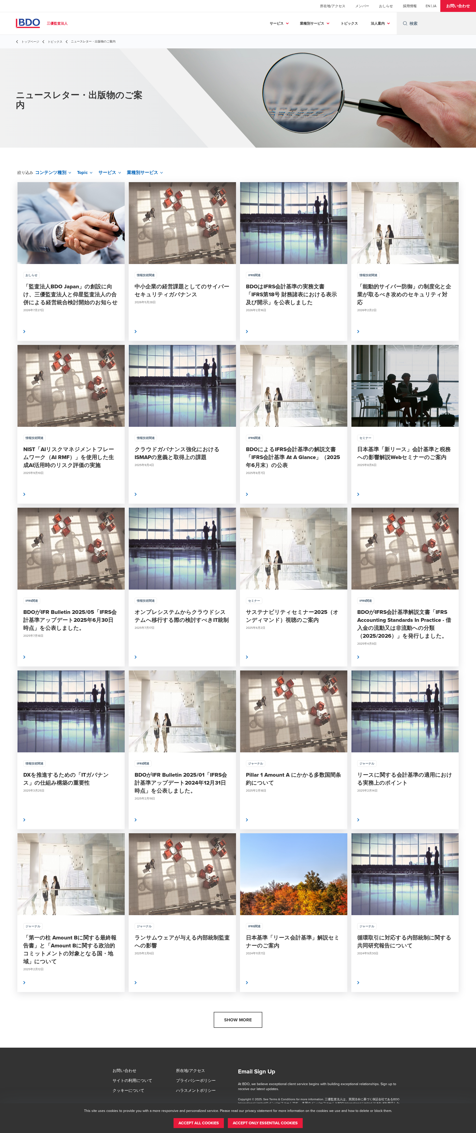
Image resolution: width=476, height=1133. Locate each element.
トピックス (349, 23)
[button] (458, 6)
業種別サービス (312, 23)
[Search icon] (405, 23)
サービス (277, 23)
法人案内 (378, 23)
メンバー (362, 5)
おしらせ (386, 5)
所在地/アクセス (332, 5)
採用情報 (410, 5)
